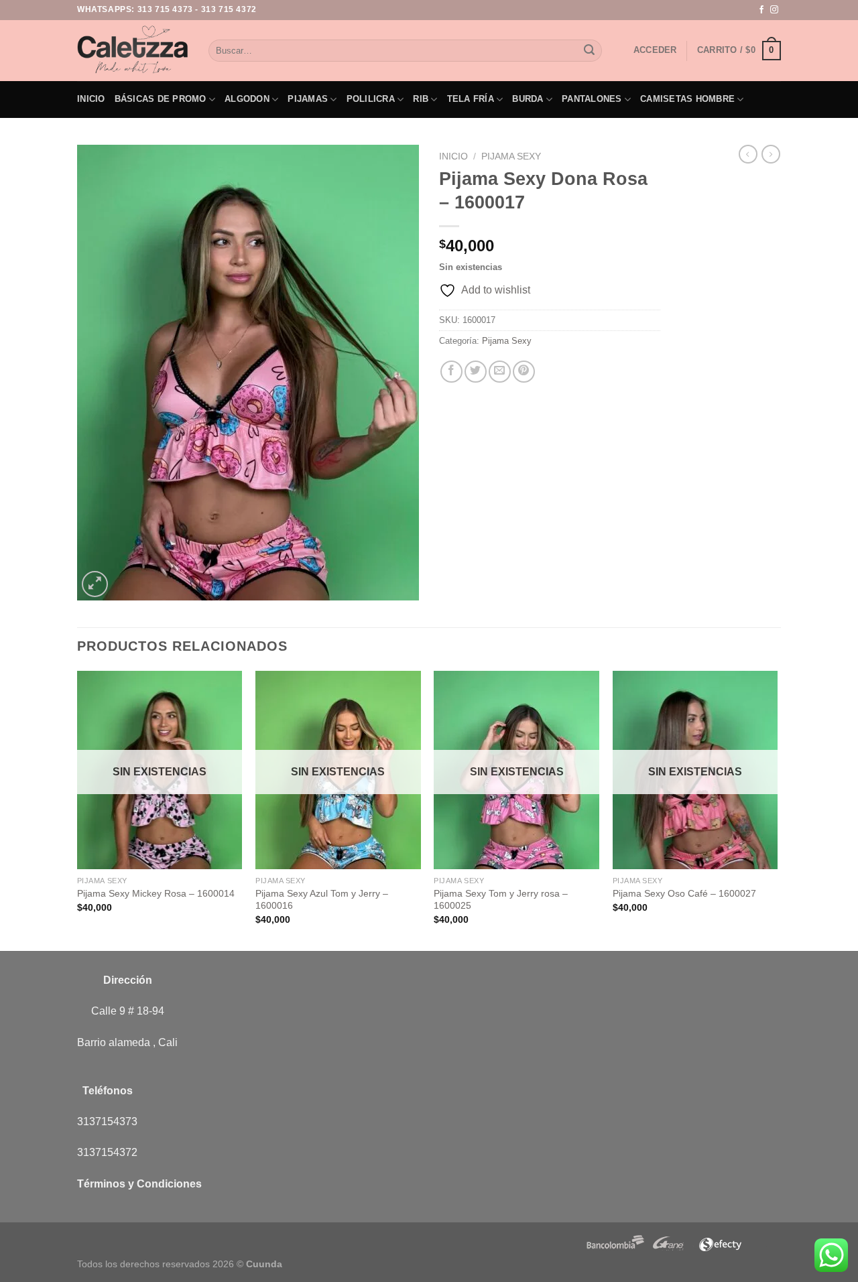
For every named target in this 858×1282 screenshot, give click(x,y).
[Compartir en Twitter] (476, 372)
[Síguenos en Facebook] (761, 10)
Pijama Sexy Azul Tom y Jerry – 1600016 (321, 899)
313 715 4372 (229, 9)
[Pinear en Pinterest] (524, 372)
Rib (420, 99)
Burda (527, 99)
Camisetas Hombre (687, 99)
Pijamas (308, 99)
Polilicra (371, 99)
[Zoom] (95, 584)
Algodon (247, 99)
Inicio (91, 99)
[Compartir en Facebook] (451, 372)
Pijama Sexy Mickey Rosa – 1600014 (156, 893)
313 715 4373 (165, 9)
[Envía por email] (500, 372)
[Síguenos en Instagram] (774, 10)
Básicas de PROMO (160, 99)
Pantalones (592, 99)
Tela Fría (470, 99)
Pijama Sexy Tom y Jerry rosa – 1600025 (501, 899)
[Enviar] (589, 51)
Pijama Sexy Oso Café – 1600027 (684, 893)
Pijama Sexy (511, 156)
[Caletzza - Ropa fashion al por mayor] (132, 50)
